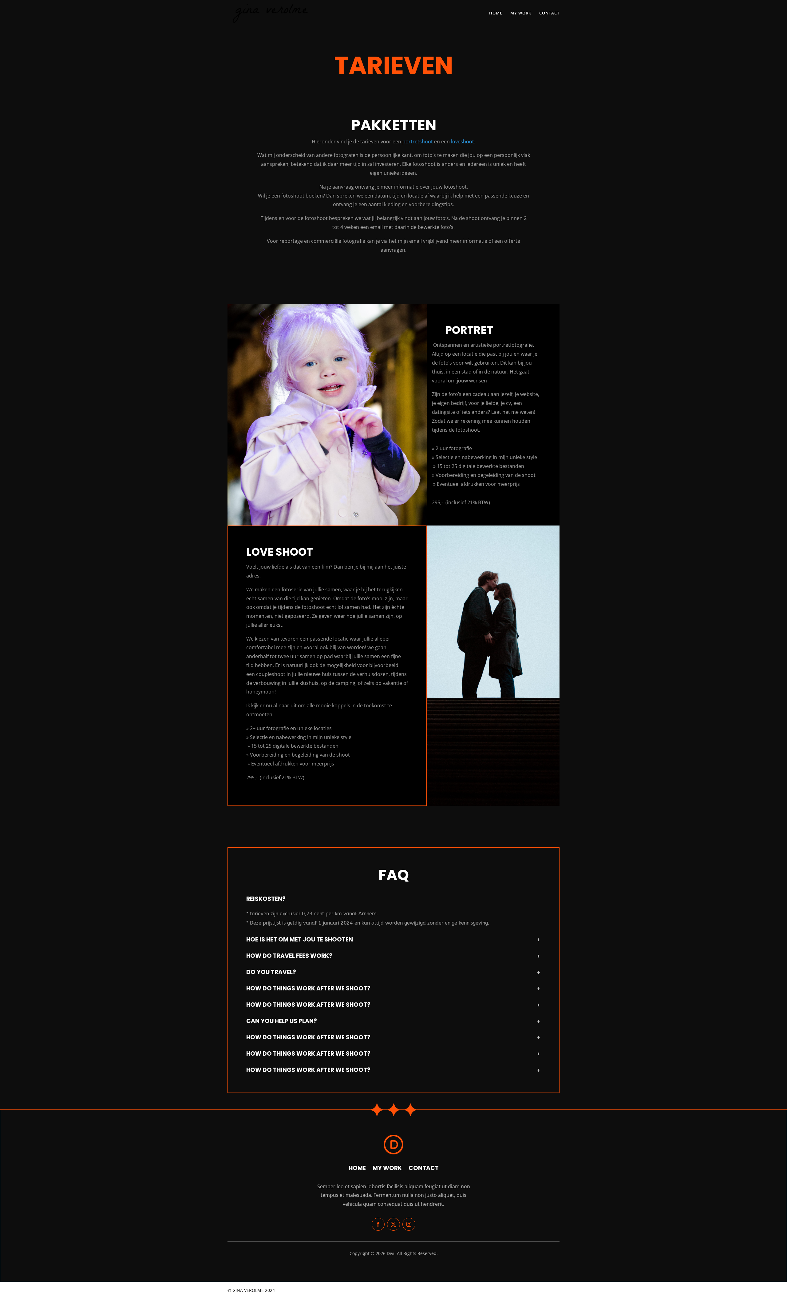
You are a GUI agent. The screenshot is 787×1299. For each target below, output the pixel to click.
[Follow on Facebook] (378, 1224)
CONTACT (549, 13)
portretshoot (417, 141)
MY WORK (520, 13)
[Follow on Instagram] (408, 1224)
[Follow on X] (393, 1224)
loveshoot (462, 141)
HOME (495, 13)
